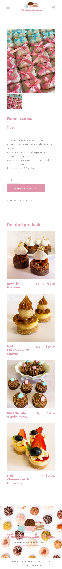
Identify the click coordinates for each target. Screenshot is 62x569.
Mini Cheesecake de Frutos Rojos (18, 479)
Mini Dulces (26, 200)
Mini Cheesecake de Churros (18, 350)
